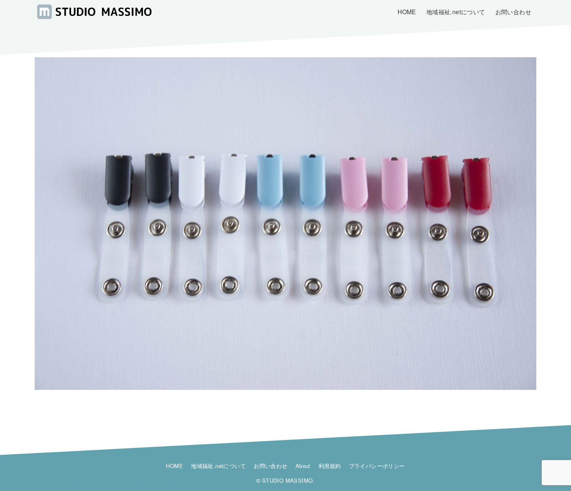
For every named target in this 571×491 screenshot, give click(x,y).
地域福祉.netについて (218, 466)
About (303, 466)
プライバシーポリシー (377, 466)
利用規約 (330, 466)
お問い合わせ (270, 466)
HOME (174, 466)
